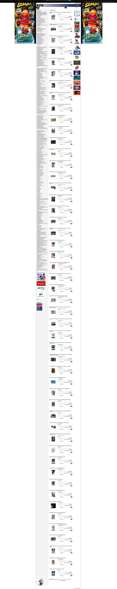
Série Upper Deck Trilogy (40, 172)
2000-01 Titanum (39, 227)
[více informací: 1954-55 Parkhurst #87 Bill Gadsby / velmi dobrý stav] (53, 562)
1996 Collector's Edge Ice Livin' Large (41, 234)
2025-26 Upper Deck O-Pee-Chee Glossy (42, 51)
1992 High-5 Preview (39, 255)
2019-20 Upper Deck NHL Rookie (41, 161)
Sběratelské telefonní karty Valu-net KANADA (42, 198)
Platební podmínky (39, 266)
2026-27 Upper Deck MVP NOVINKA (41, 28)
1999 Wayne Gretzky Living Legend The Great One (42, 204)
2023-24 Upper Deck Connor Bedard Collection (41, 109)
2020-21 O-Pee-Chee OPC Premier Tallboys (42, 154)
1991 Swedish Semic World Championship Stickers (42, 261)
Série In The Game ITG (40, 193)
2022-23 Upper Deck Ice (40, 117)
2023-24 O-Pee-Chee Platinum (40, 98)
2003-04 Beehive (39, 218)
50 (70, 579)
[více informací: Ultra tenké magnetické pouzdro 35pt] (53, 505)
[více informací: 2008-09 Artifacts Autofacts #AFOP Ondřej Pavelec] (53, 461)
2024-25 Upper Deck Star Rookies (41, 80)
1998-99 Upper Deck (39, 36)
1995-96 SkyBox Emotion (40, 243)
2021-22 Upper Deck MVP (40, 144)
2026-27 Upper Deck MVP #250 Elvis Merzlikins (56, 284)
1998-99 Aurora (39, 235)
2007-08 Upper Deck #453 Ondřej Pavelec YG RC (56, 251)
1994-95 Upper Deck (39, 30)
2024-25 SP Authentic (39, 73)
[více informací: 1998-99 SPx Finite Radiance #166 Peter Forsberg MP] (53, 142)
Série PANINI (38, 168)
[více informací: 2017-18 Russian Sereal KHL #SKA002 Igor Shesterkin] (53, 528)
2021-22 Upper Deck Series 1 (40, 136)
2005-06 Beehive (39, 217)
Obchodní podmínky (39, 267)
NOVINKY (38, 46)
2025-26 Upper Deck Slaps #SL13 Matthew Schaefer (57, 377)
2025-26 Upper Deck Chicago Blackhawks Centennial (42, 54)
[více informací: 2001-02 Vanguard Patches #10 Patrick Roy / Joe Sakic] (53, 176)
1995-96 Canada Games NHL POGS (41, 248)
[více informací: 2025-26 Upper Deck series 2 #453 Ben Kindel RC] (53, 472)
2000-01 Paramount (39, 44)
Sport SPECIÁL (39, 17)
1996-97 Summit (39, 205)
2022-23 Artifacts (39, 120)
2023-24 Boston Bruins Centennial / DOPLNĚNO (41, 94)
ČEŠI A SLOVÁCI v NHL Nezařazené (41, 22)
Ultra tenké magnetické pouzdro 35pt (55, 501)
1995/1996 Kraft (39, 246)
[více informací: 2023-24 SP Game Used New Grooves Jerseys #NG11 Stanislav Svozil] (53, 108)
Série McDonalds (39, 181)
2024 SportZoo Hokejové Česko (41, 35)
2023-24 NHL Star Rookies (40, 92)
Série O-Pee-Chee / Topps (40, 169)
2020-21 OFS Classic (39, 149)
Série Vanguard (39, 194)
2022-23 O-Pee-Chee (39, 121)
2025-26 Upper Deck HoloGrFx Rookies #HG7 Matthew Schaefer (59, 126)
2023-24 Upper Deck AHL (40, 104)
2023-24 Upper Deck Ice (40, 103)
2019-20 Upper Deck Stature (40, 156)
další (61, 580)
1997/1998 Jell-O (39, 236)
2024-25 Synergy (39, 86)
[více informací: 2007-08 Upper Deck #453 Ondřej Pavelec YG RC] (53, 255)
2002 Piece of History (39, 222)
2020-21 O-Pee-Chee (39, 153)
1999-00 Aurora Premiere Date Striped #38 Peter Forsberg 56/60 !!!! (59, 388)
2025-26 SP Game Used (40, 61)
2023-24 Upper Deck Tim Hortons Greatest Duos (42, 106)
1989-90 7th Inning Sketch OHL (41, 206)
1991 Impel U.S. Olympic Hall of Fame (41, 259)
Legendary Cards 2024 (39, 31)
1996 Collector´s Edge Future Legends (41, 237)
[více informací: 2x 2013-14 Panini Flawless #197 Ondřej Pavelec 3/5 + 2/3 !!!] (53, 300)
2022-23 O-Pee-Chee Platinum (40, 122)
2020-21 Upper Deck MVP (40, 155)
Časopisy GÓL (39, 16)
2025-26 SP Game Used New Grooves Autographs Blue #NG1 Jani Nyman (60, 445)
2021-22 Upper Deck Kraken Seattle (41, 131)
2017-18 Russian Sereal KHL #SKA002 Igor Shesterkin (57, 523)
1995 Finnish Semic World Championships (42, 249)
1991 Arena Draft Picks (40, 264)
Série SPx (38, 186)
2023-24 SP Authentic (39, 96)
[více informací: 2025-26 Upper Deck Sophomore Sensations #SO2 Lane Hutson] (53, 40)
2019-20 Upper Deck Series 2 (40, 159)
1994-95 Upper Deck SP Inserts (40, 42)
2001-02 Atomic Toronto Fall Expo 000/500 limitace (42, 224)
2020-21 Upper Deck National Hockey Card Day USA (42, 200)
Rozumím (70, 0)
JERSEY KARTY (39, 11)
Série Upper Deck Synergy (40, 166)
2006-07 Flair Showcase (40, 215)
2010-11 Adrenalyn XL (39, 211)
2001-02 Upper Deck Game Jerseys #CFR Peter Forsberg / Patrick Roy (60, 273)
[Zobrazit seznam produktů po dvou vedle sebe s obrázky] (50, 579)
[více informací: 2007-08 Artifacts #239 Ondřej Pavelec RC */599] (53, 573)
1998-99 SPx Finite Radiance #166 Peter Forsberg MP (57, 137)
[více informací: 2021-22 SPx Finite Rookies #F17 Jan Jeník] (53, 483)
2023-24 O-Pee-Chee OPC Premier (41, 102)
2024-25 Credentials (39, 74)
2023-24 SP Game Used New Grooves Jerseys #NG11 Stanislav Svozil (60, 104)
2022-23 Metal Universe (40, 116)
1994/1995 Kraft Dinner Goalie (40, 241)
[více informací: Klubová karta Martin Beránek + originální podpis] (53, 62)
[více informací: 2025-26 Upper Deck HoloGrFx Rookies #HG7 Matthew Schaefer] (53, 130)
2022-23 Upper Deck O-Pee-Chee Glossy (42, 123)
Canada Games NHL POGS (40, 229)
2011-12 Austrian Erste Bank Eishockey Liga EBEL (42, 210)
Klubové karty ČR (39, 23)
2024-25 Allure (38, 85)
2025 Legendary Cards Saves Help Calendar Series (42, 66)
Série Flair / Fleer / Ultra (40, 185)
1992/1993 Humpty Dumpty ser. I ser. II (41, 254)
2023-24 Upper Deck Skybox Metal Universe (42, 95)
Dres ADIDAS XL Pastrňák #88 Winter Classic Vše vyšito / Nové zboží (60, 366)
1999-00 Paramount (39, 43)
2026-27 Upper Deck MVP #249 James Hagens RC (57, 490)
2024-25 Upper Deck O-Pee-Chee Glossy (42, 77)
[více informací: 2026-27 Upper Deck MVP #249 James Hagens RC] (53, 494)
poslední (64, 580)
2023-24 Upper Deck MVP (40, 113)
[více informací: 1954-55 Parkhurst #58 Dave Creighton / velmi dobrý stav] (53, 221)
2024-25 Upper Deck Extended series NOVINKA (41, 90)
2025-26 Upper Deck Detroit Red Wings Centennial (41, 57)
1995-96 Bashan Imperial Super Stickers (42, 242)
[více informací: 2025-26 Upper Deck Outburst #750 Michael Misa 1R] (53, 517)
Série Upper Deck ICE (39, 178)
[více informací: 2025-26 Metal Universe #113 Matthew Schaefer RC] (53, 51)
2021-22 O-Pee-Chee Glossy (40, 140)
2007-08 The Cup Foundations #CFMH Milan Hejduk (57, 534)
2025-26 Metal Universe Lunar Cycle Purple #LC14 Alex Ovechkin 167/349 (60, 194)
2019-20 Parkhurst (39, 160)
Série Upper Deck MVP (39, 175)
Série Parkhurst (39, 188)
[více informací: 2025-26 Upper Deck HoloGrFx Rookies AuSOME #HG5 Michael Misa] (53, 404)
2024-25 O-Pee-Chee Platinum (40, 84)
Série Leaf (38, 192)
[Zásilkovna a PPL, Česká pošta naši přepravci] (41, 290)
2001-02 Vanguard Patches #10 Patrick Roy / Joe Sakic (57, 171)
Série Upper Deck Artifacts (40, 173)
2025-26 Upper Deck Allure (40, 52)
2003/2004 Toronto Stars (40, 221)
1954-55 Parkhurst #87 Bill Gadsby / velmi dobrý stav (57, 557)
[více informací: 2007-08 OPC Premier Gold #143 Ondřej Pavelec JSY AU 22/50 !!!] (53, 427)
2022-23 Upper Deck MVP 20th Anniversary (42, 128)
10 (67, 579)
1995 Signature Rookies (40, 247)
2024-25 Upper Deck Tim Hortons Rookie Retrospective (42, 72)
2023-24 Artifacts (39, 101)
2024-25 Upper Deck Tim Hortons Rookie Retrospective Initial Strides (42, 68)
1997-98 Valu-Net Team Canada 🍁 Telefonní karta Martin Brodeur (59, 262)
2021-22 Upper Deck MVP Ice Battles (41, 143)
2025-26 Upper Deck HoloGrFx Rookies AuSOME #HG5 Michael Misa (59, 399)
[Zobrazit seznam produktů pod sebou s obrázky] (51, 579)
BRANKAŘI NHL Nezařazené (40, 21)
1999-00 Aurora (39, 230)
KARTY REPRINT (39, 10)
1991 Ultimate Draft (39, 258)
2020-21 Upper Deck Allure (40, 148)
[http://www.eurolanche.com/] (39, 310)
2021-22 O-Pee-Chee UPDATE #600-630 (41, 141)
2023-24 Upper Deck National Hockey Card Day (42, 270)
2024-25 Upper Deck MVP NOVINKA (41, 91)
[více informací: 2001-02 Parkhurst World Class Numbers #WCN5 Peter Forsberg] (53, 210)
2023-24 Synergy (39, 107)
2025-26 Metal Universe (40, 49)
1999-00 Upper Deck (39, 37)
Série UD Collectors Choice (40, 174)
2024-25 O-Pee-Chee (39, 83)
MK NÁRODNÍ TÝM (39, 24)
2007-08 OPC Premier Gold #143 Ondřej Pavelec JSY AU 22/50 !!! (59, 422)
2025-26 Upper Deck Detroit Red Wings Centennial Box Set (41, 59)
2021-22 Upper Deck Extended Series (41, 134)
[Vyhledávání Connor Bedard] (77, 38)
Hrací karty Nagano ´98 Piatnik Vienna (41, 228)
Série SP (38, 180)
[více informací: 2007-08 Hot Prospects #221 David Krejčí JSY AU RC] (53, 119)
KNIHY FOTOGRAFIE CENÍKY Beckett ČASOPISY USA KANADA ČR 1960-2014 (42, 14)
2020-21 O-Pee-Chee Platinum (40, 147)
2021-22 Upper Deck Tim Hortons (41, 137)
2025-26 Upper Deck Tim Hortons (41, 62)
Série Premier (38, 187)
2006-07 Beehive (39, 216)
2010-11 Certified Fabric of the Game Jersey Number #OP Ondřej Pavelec (60, 69)
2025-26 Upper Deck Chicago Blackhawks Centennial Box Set (42, 56)
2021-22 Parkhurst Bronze (40, 130)
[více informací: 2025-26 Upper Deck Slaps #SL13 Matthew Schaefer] (53, 381)
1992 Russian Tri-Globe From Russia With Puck (42, 253)
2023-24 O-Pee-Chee (39, 97)
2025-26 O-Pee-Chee (39, 50)
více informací (61, 19)
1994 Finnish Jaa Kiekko (40, 38)
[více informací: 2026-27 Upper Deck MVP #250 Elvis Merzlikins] (53, 289)
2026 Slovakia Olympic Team (40, 29)
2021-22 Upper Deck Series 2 (40, 135)
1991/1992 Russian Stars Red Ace (41, 265)
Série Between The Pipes (40, 167)
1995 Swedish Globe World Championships (42, 240)
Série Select (38, 191)
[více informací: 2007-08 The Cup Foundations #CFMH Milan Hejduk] (53, 539)
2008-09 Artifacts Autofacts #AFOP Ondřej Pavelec (57, 456)
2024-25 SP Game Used (40, 78)
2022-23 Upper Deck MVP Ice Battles (41, 127)
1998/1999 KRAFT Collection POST (41, 233)
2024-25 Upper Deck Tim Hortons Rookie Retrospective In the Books (42, 70)
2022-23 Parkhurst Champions (40, 115)
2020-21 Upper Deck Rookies (40, 146)
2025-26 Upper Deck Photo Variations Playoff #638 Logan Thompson (60, 160)
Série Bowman (39, 179)
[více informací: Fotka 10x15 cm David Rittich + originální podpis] (53, 244)
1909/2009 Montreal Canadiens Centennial (42, 212)
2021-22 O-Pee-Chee (39, 142)
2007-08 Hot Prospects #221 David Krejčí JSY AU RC (57, 115)
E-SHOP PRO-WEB (77, 588)
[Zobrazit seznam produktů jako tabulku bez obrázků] (49, 579)
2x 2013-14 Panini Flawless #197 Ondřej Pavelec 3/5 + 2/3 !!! (58, 295)
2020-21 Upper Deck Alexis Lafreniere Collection (41, 145)
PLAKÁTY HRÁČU (39, 15)
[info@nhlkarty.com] (76, 3)
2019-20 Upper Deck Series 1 (40, 162)
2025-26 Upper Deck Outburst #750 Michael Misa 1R (57, 512)
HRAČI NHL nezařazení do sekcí (41, 20)
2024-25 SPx (38, 79)
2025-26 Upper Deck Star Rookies (41, 60)
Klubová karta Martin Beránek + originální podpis (57, 58)
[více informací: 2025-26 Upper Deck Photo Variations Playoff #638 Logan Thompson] (53, 165)
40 (69, 579)
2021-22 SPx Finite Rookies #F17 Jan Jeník (56, 479)
